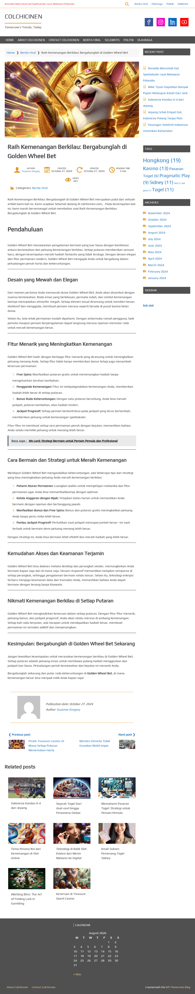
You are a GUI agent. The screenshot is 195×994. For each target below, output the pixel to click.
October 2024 (157, 219)
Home (10, 40)
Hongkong (162, 160)
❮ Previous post (19, 734)
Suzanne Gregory (31, 171)
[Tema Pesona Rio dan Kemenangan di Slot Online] (26, 833)
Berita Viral (141, 3)
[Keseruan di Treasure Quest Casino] (71, 878)
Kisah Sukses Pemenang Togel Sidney (112, 853)
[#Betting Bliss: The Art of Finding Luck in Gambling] (26, 878)
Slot (177, 183)
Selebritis (182, 3)
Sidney (161, 182)
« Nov (77, 974)
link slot (148, 305)
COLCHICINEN (23, 16)
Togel (163, 189)
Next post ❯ (126, 734)
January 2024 (157, 278)
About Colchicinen (31, 40)
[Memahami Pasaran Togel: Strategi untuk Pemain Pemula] (117, 788)
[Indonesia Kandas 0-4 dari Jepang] (26, 787)
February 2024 (158, 271)
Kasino (156, 168)
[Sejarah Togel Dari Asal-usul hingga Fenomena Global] (71, 788)
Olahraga (157, 3)
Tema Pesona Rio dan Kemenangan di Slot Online (26, 853)
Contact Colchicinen (64, 40)
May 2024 (154, 252)
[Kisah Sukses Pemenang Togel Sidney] (117, 833)
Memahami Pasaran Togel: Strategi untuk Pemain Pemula (115, 808)
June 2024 (155, 245)
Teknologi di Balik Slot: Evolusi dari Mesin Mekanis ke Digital (71, 853)
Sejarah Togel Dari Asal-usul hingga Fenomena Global (69, 808)
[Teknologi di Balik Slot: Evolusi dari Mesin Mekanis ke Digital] (71, 833)
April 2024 (155, 258)
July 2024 (154, 239)
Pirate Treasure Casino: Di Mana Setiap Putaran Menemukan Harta (46, 745)
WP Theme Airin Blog (178, 987)
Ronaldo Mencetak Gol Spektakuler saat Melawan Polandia (39, 3)
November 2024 (159, 213)
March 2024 (156, 265)
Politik (170, 3)
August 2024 (156, 232)
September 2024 (159, 226)
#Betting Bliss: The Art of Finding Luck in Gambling (26, 899)
